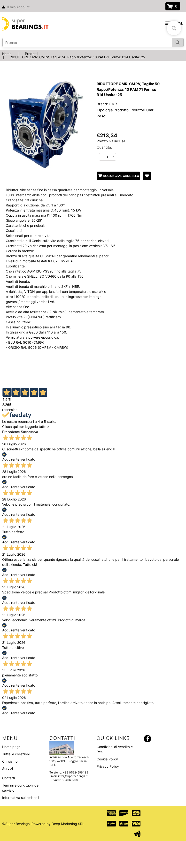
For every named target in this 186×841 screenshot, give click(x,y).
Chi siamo (9, 761)
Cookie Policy (107, 759)
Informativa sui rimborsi (20, 798)
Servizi (7, 768)
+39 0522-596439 (75, 772)
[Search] (177, 42)
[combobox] (93, 42)
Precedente (11, 432)
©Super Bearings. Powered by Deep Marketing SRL (43, 824)
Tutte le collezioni (16, 754)
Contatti (8, 778)
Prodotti (31, 54)
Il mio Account (18, 7)
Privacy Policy (108, 766)
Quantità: (104, 147)
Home (6, 54)
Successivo (29, 432)
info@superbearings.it (72, 776)
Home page (11, 747)
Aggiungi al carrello (121, 176)
